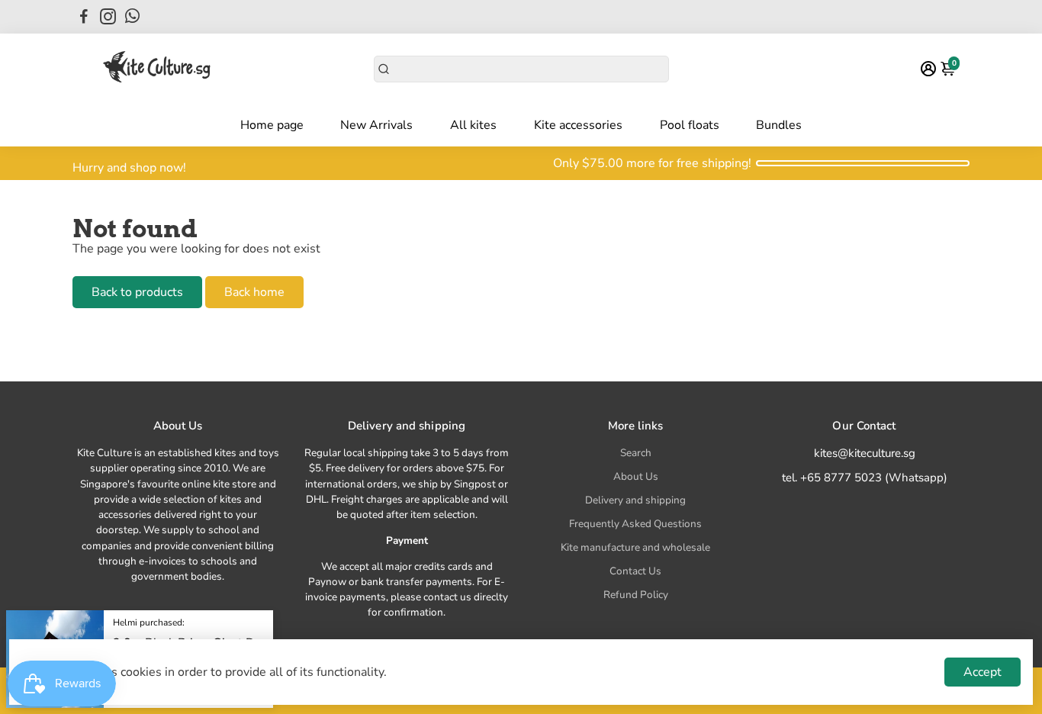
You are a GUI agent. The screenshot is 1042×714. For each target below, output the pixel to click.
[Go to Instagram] (107, 16)
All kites (473, 125)
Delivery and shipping (635, 500)
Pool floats (689, 125)
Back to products (137, 292)
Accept (982, 672)
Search (635, 452)
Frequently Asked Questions (635, 523)
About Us (635, 476)
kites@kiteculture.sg (864, 453)
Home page (272, 125)
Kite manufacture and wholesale (635, 547)
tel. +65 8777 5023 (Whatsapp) (864, 477)
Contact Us (635, 571)
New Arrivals (376, 125)
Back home (254, 292)
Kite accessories (578, 125)
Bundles (779, 125)
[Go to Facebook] (84, 16)
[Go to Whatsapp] (132, 16)
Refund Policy (635, 594)
